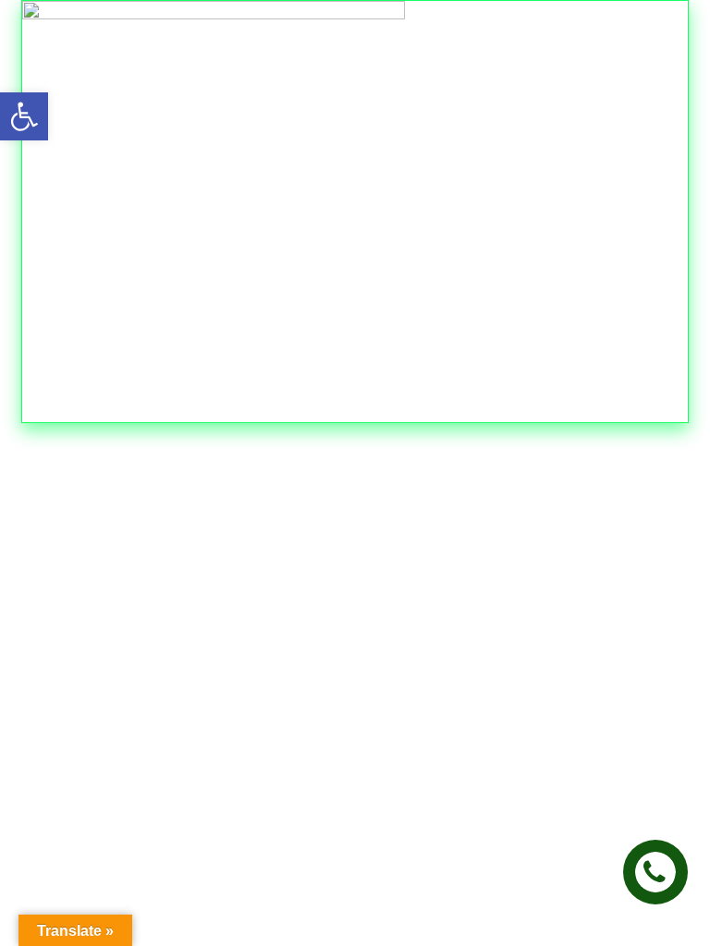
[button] (24, 116)
